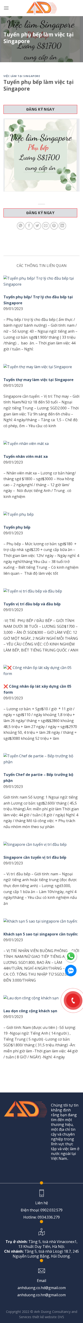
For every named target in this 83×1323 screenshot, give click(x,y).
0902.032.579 (51, 1210)
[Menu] (6, 8)
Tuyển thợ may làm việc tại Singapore (38, 379)
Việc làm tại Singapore (21, 76)
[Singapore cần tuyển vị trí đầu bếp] (41, 844)
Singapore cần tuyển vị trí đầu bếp (34, 857)
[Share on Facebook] (29, 226)
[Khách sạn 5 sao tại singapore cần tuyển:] (41, 921)
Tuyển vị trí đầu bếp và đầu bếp (32, 604)
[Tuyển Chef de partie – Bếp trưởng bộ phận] (41, 759)
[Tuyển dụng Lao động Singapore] (41, 8)
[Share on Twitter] (37, 226)
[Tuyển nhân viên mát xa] (41, 444)
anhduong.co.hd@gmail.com (42, 1287)
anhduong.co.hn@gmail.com (41, 1294)
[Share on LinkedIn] (62, 226)
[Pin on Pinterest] (54, 226)
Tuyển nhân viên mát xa (25, 456)
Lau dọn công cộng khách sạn (30, 1010)
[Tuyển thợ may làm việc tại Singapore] (41, 367)
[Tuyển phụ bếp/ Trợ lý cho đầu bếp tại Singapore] (41, 281)
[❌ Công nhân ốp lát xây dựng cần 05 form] (41, 671)
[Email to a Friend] (46, 226)
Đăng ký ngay (40, 109)
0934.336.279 (49, 1217)
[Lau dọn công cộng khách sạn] (41, 998)
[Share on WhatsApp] (20, 226)
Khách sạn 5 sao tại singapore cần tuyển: (40, 934)
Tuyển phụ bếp (16, 527)
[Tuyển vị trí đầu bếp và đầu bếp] (41, 591)
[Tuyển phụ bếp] (41, 514)
